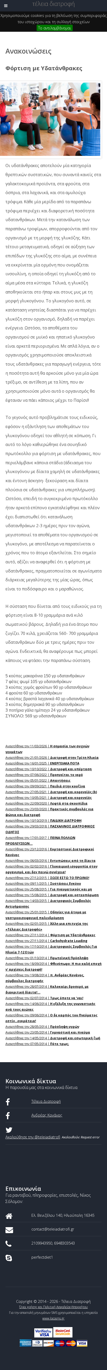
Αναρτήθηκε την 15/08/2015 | (52, 895)
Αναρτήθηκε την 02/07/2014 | (44, 998)
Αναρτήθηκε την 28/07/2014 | (47, 989)
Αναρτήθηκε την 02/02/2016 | (51, 869)
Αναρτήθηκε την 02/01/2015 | (46, 926)
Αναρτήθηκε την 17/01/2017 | (40, 841)
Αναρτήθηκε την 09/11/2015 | (43, 883)
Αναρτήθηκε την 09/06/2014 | (51, 1018)
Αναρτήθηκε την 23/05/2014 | (47, 1032)
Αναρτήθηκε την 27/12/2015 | (47, 878)
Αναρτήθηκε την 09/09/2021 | (45, 786)
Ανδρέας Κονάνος (46, 1115)
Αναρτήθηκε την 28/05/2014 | (42, 1026)
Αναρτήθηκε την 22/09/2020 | (46, 803)
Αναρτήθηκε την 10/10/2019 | (43, 820)
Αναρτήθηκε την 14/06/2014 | (50, 1007)
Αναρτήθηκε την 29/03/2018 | (50, 829)
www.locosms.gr (53, 1318)
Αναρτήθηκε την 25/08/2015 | (48, 889)
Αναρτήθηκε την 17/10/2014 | (51, 949)
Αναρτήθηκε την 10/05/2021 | (48, 797)
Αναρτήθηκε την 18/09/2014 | (53, 966)
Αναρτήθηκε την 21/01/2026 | (52, 757)
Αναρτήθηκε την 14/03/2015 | (48, 904)
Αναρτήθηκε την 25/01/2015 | (45, 915)
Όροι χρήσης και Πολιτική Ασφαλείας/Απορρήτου (53, 1307)
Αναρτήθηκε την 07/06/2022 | (44, 775)
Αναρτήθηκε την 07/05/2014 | (37, 1044)
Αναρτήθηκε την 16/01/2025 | (42, 763)
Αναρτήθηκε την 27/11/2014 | (50, 935)
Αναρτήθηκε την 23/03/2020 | (49, 812)
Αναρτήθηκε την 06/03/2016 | (50, 860)
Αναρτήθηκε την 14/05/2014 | (52, 1038)
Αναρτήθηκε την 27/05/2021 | (51, 792)
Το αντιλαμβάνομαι (54, 27)
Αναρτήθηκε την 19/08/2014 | (44, 978)
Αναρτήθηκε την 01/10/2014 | (46, 958)
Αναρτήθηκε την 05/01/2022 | (37, 780)
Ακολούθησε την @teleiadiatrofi (32, 1136)
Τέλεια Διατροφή (46, 1101)
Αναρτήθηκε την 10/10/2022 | (48, 769)
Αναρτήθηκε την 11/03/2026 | (47, 749)
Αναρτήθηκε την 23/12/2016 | (49, 852)
